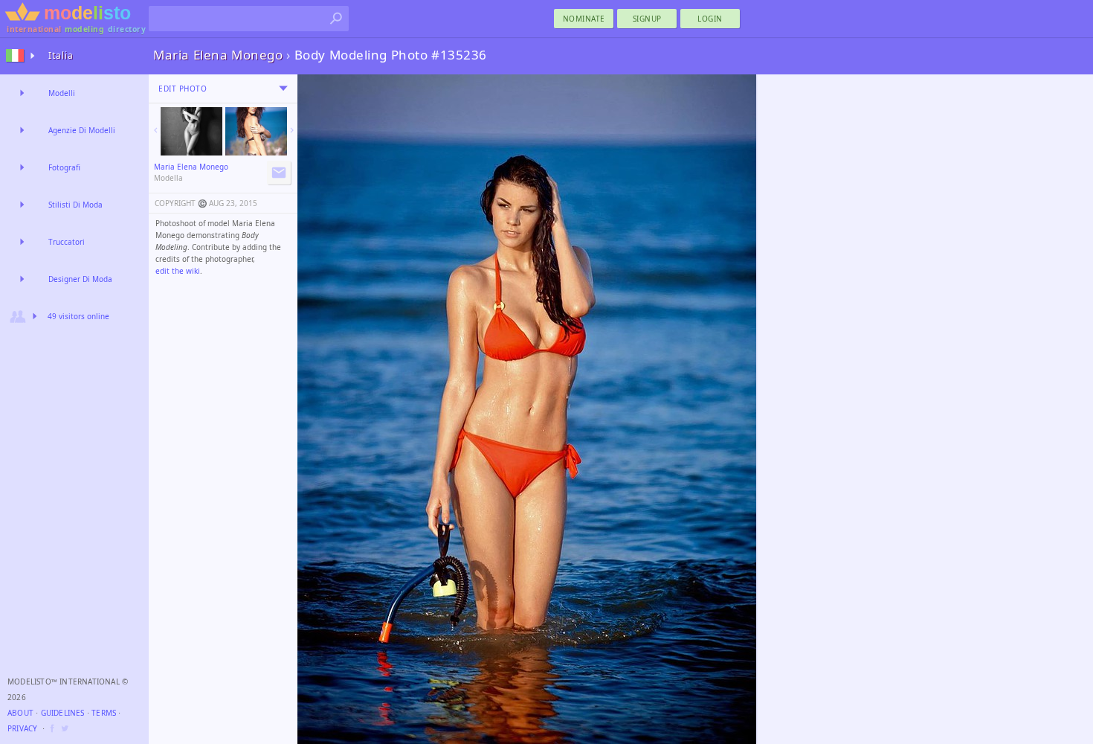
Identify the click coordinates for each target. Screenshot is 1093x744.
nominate (584, 18)
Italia (61, 55)
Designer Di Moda (80, 279)
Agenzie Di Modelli (81, 130)
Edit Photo (182, 88)
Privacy (22, 728)
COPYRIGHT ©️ (181, 203)
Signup (647, 18)
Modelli (61, 93)
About (20, 713)
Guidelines (63, 713)
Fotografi (64, 167)
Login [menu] (710, 18)
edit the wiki (177, 271)
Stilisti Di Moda (75, 204)
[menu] (283, 88)
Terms (103, 713)
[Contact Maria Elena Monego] (279, 173)
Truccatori (66, 242)
